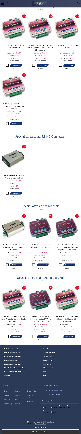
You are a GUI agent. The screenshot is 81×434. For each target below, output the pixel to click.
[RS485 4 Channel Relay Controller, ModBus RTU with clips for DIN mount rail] (66, 228)
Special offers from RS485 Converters (40, 136)
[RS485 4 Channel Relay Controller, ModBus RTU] (40, 228)
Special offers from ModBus (40, 206)
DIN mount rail (48, 368)
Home (5, 391)
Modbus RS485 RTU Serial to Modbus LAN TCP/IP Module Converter (14, 247)
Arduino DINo (48, 360)
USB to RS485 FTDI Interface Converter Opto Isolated (14, 177)
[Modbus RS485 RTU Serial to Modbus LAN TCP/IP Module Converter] (13, 228)
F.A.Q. (17, 391)
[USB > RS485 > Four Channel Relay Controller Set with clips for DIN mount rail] (40, 28)
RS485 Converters (10, 360)
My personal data (40, 427)
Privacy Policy (32, 391)
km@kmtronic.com (55, 390)
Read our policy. (40, 424)
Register (18, 395)
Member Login (8, 404)
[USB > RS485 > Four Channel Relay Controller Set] (13, 28)
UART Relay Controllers (12, 371)
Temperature (47, 356)
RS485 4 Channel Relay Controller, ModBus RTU (40, 246)
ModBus (7, 375)
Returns (6, 395)
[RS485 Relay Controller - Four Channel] (66, 28)
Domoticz (46, 349)
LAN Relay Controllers (12, 349)
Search (17, 404)
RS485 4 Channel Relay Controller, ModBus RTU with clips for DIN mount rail (67, 247)
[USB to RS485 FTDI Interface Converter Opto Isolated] (13, 159)
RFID (44, 371)
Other (45, 375)
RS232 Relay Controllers (12, 364)
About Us (7, 399)
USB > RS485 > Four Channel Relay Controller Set (14, 46)
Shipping (30, 401)
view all (40, 9)
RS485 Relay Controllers (12, 356)
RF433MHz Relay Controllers (14, 368)
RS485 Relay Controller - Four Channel (67, 46)
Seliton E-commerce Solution (40, 432)
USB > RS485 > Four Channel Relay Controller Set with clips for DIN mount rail (40, 47)
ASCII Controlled (49, 353)
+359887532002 (54, 394)
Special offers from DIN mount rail (40, 277)
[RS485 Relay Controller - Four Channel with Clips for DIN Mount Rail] (13, 87)
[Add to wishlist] (7, 65)
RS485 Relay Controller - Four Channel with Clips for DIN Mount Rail (14, 106)
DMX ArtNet (47, 364)
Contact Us (19, 399)
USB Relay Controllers (12, 353)
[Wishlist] (74, 3)
